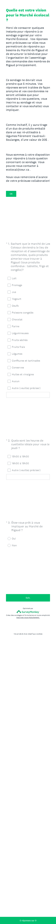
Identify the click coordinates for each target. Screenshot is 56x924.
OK (11, 193)
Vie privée (18, 634)
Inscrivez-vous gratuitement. (28, 617)
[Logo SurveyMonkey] (28, 612)
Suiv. (28, 597)
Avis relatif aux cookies (33, 634)
